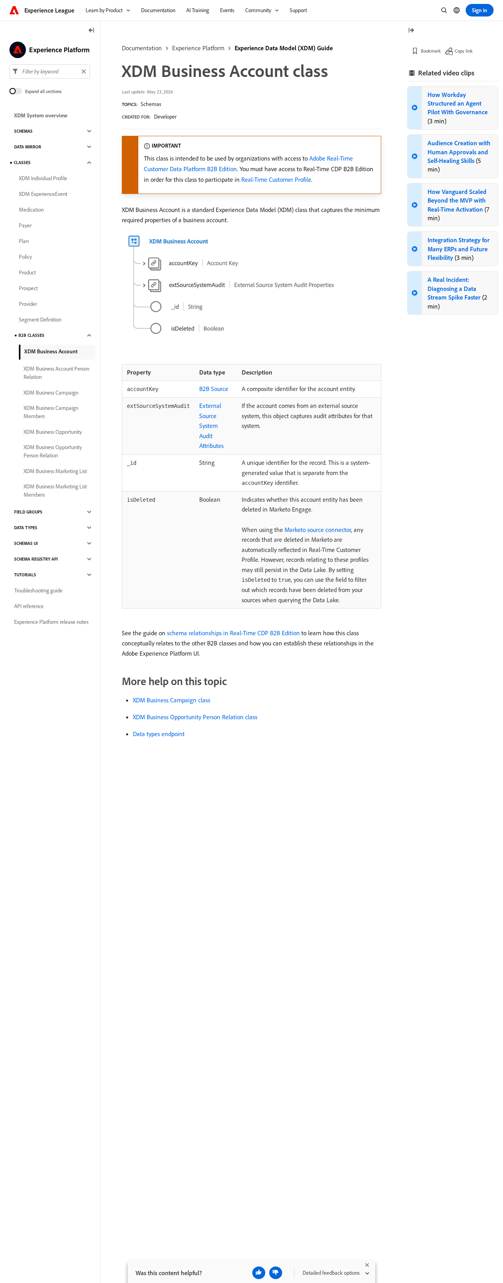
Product (27, 272)
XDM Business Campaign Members (51, 412)
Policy (25, 256)
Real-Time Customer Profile (276, 179)
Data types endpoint (159, 734)
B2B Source (213, 389)
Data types (25, 527)
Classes (22, 162)
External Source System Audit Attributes (211, 426)
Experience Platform (198, 48)
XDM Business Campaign (51, 392)
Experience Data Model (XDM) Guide (284, 48)
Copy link (464, 51)
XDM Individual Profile (43, 178)
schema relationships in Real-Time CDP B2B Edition (233, 633)
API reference (29, 606)
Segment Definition (40, 319)
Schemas (151, 104)
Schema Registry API (36, 559)
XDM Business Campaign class (171, 700)
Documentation (142, 48)
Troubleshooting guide (38, 590)
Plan (24, 241)
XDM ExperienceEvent (43, 193)
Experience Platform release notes (51, 621)
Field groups (28, 512)
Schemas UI (26, 543)
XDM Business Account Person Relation (56, 372)
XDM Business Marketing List (55, 471)
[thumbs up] (258, 1273)
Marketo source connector (318, 530)
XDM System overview (41, 115)
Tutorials (25, 575)
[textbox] (49, 71)
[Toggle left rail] (91, 30)
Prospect (28, 288)
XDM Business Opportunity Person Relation (53, 451)
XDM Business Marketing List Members (55, 490)
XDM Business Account (50, 351)
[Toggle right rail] (411, 30)
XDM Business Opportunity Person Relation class (195, 717)
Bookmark (431, 51)
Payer (25, 225)
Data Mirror (27, 147)
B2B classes (31, 335)
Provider (28, 303)
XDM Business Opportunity (53, 431)
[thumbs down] (275, 1273)
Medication (31, 209)
